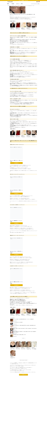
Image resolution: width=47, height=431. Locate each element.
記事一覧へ (23, 338)
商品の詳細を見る (16, 193)
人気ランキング (17, 3)
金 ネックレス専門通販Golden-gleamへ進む (23, 375)
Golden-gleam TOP (10, 5)
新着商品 (8, 3)
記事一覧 (22, 3)
